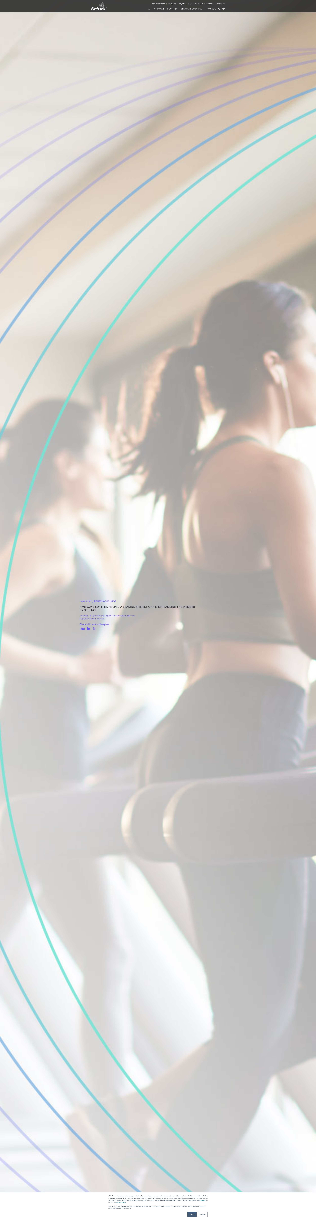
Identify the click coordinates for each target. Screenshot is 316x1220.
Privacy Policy (121, 1203)
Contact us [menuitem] (220, 4)
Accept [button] (192, 1214)
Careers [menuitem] (209, 4)
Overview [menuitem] (172, 4)
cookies (202, 1200)
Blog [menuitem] (189, 4)
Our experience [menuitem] (158, 4)
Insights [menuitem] (182, 4)
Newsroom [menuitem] (199, 4)
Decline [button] (203, 1214)
